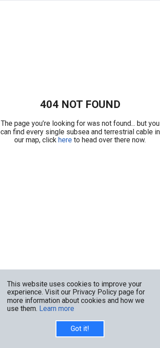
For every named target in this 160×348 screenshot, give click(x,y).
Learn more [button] (56, 308)
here (66, 140)
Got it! (80, 328)
